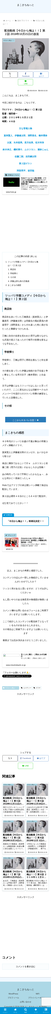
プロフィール (13, 998)
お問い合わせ (25, 1002)
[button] (45, 595)
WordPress (13, 994)
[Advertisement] (25, 223)
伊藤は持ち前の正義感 (19, 281)
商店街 (13, 269)
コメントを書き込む (25, 966)
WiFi (38, 994)
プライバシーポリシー (37, 998)
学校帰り (14, 273)
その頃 (13, 277)
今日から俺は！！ (11, 688)
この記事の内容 (22, 256)
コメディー (27, 688)
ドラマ (37, 688)
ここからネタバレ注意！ (24, 420)
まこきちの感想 (14, 285)
